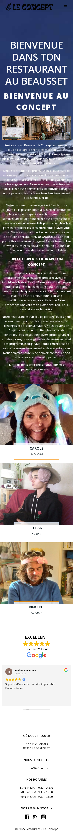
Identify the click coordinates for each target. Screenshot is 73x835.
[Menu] (66, 7)
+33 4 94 (30, 768)
